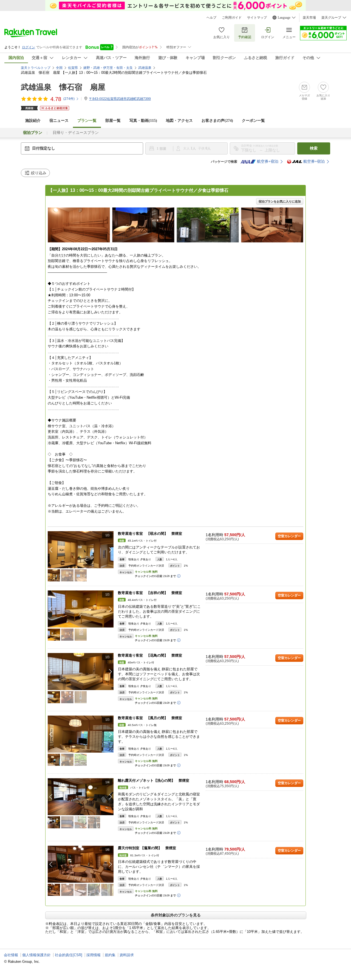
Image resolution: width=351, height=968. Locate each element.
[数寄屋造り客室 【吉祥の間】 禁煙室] (81, 608)
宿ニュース (59, 121)
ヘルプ (211, 17)
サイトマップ (257, 17)
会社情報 (11, 955)
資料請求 (127, 955)
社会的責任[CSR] (68, 955)
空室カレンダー (289, 536)
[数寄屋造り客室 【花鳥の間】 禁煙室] (81, 671)
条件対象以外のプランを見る (176, 915)
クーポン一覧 (253, 121)
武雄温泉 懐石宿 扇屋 (63, 87)
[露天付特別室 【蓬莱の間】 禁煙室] (81, 864)
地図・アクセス (179, 121)
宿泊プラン (32, 133)
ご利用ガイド (232, 17)
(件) (69, 98)
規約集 (110, 955)
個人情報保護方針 (36, 955)
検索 (314, 148)
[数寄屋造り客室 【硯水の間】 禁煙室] (81, 549)
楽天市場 (309, 17)
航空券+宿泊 (267, 161)
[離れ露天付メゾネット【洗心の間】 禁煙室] (81, 796)
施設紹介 (33, 121)
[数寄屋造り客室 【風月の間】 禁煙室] (81, 734)
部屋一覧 (113, 121)
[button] (110, 550)
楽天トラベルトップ (35, 68)
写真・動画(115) (143, 121)
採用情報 (93, 955)
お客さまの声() (217, 121)
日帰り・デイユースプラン (76, 133)
